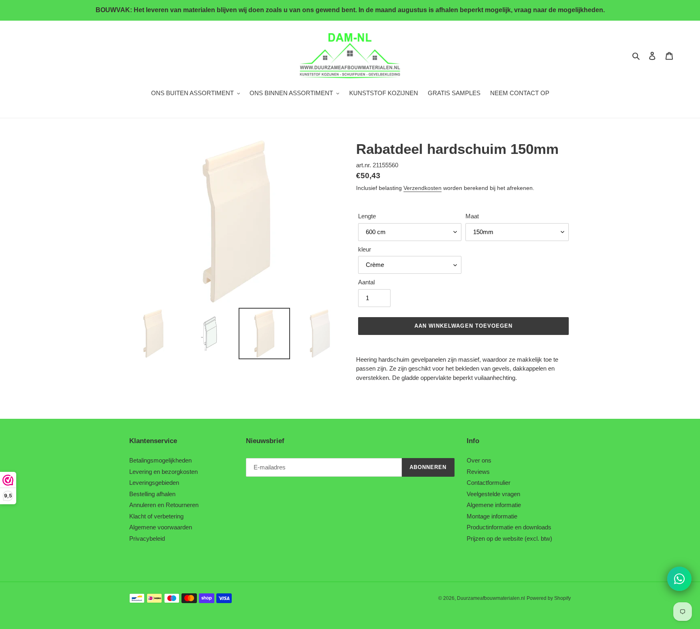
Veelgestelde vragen (493, 493)
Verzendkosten (422, 188)
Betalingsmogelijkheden (160, 460)
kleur (364, 249)
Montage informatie (492, 516)
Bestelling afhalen (152, 493)
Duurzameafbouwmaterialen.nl (491, 598)
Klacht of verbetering (156, 516)
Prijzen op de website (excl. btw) (509, 538)
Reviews (478, 471)
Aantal (366, 282)
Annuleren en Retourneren (163, 504)
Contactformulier (488, 482)
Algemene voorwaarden (160, 527)
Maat (472, 216)
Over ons (479, 460)
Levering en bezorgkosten (163, 471)
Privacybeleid (147, 538)
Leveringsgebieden (154, 482)
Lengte (367, 216)
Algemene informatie (494, 504)
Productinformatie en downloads (509, 527)
